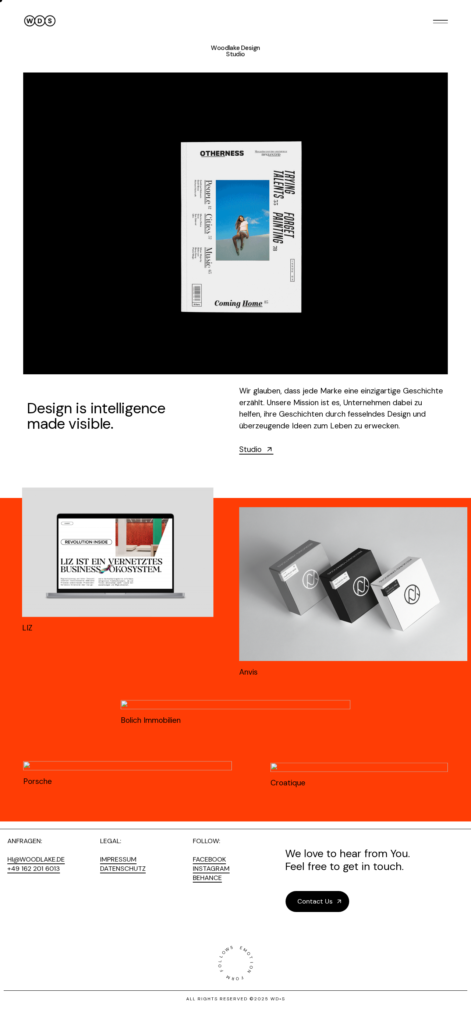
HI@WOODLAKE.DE (36, 859)
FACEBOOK (209, 859)
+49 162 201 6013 (33, 868)
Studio (250, 449)
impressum (118, 859)
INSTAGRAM (211, 868)
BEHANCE (207, 877)
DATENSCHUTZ (123, 868)
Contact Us (315, 901)
